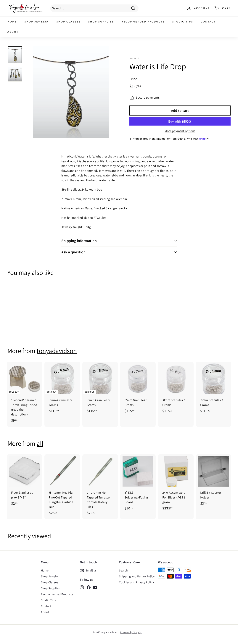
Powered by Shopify (130, 632)
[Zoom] (71, 92)
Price (133, 79)
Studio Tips (182, 21)
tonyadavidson (57, 350)
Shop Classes (68, 21)
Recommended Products (143, 21)
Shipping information (79, 240)
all (40, 443)
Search (123, 570)
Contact (208, 21)
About (13, 31)
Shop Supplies (101, 21)
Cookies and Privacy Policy (136, 582)
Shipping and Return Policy (137, 576)
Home (12, 21)
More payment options (180, 131)
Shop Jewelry (36, 21)
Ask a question (73, 252)
